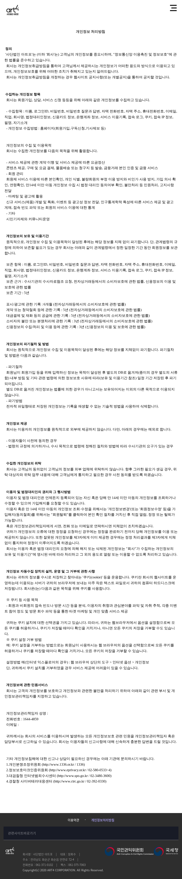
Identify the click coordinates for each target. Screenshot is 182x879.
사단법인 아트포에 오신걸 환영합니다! (12, 9)
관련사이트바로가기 (22, 833)
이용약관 (73, 820)
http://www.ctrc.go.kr (69, 781)
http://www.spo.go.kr (73, 776)
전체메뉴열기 (172, 7)
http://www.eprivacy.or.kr (68, 770)
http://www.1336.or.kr (58, 764)
